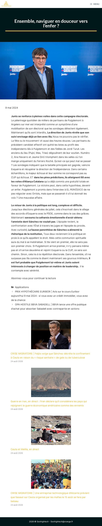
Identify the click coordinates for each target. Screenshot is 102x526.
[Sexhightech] (6, 4)
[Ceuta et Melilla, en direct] (51, 442)
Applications (22, 287)
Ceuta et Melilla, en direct (25, 449)
